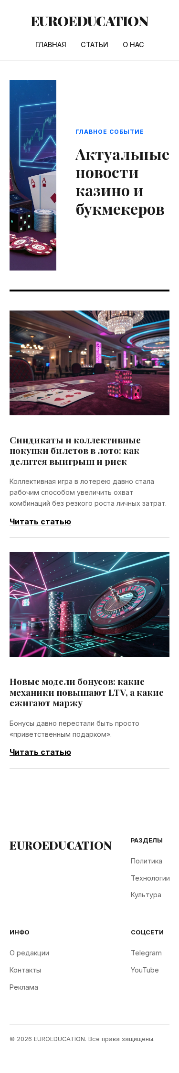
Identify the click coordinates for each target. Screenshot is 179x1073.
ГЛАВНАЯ (50, 44)
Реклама (24, 987)
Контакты (25, 970)
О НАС (133, 44)
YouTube (145, 970)
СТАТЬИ (94, 44)
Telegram (146, 953)
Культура (146, 895)
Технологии (150, 878)
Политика (146, 861)
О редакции (29, 953)
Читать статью (40, 521)
